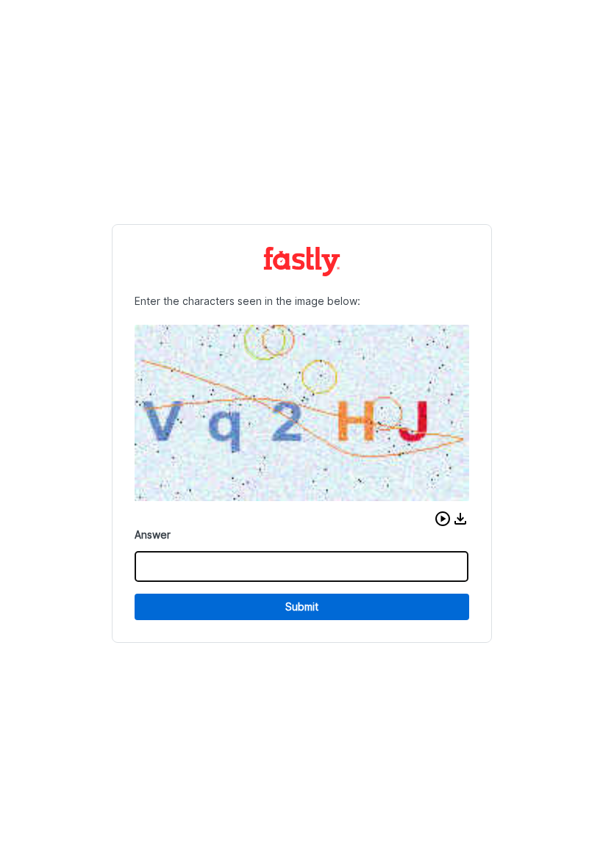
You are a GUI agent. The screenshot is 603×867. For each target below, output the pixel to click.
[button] (443, 519)
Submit (301, 606)
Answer (153, 534)
